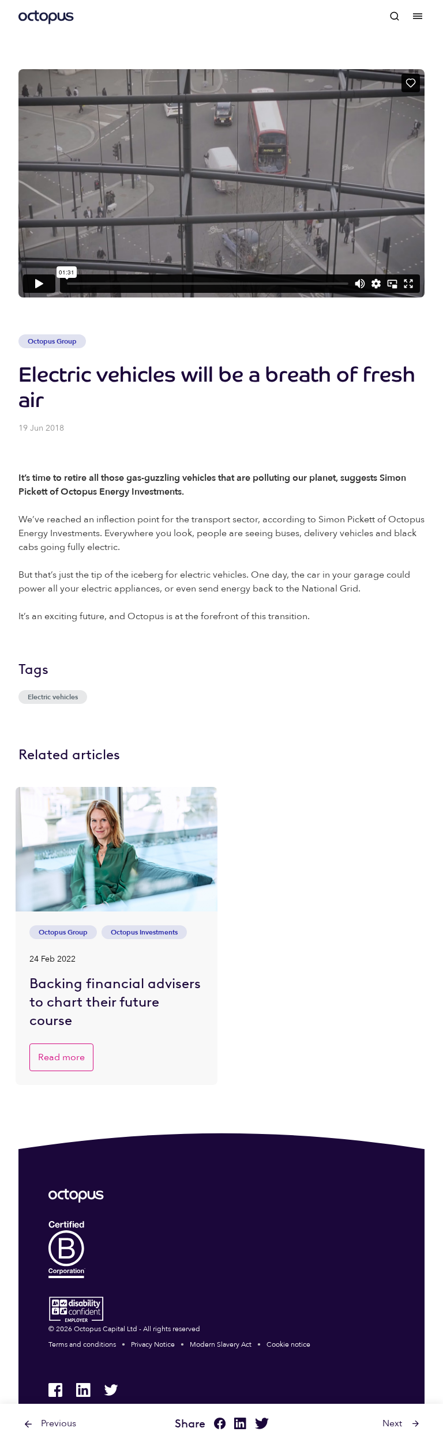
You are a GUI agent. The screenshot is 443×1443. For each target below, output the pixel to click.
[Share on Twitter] (262, 1425)
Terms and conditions (82, 1344)
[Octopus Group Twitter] (111, 1390)
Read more (61, 1057)
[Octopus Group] (46, 16)
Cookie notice (288, 1344)
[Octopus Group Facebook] (55, 1390)
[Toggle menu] (418, 16)
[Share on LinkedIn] (240, 1425)
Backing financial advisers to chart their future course (115, 1001)
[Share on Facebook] (220, 1425)
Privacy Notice (153, 1344)
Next (392, 1423)
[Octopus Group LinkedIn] (83, 1390)
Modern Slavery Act (220, 1344)
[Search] (394, 16)
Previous (58, 1423)
